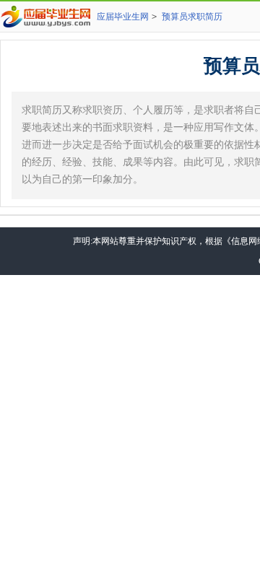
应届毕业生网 (123, 17)
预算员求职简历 (192, 17)
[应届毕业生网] (48, 16)
